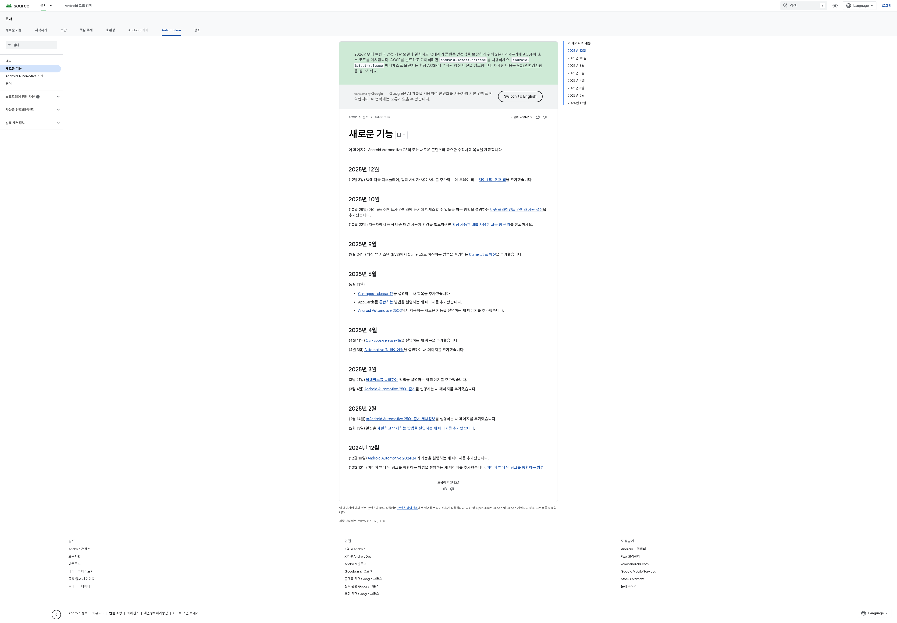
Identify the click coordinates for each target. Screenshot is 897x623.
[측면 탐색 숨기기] (56, 614)
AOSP (353, 117)
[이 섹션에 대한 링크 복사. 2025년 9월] (381, 245)
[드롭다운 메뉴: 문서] (52, 5)
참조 (197, 30)
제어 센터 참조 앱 (492, 180)
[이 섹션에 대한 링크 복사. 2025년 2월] (381, 409)
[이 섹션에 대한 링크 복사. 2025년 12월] (383, 170)
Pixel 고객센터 (630, 556)
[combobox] (803, 5)
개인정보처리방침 (156, 613)
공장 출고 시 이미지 (81, 579)
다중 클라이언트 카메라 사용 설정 (516, 209)
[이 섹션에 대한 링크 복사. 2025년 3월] (381, 370)
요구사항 (74, 556)
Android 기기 (138, 30)
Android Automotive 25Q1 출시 (390, 389)
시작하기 (41, 30)
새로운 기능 (14, 30)
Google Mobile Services (638, 571)
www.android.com (635, 564)
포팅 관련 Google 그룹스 (362, 594)
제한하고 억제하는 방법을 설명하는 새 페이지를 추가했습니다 (425, 428)
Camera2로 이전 (482, 254)
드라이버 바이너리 (80, 586)
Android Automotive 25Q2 (380, 310)
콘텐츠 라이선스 (407, 508)
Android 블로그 (356, 564)
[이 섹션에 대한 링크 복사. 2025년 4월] (381, 331)
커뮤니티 (98, 613)
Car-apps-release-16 (383, 340)
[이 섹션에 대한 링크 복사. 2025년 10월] (384, 200)
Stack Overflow (632, 579)
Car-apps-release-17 (375, 294)
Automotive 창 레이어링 (384, 350)
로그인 (886, 6)
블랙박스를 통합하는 (382, 379)
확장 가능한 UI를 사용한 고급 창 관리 (481, 224)
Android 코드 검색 (78, 6)
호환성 (110, 30)
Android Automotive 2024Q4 (392, 458)
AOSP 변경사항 (529, 65)
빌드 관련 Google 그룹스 (362, 586)
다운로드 (74, 564)
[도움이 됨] (537, 117)
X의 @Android (355, 549)
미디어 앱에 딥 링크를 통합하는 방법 (515, 467)
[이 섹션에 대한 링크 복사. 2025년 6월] (381, 275)
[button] (27, 96)
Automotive (171, 30)
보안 (64, 30)
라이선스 (133, 613)
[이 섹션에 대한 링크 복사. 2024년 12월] (384, 448)
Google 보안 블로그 (358, 571)
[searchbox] (31, 45)
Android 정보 (78, 613)
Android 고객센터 (633, 549)
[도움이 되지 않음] (544, 117)
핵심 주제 (86, 30)
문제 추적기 (629, 586)
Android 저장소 (79, 549)
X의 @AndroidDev (358, 556)
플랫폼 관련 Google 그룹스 (363, 579)
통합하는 (386, 302)
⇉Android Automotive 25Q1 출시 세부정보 (400, 419)
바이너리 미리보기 (80, 571)
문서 (43, 6)
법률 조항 (115, 613)
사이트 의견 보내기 (186, 613)
